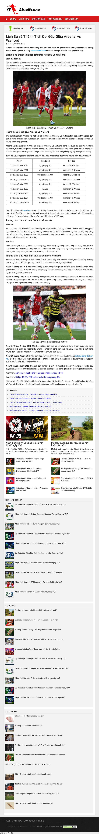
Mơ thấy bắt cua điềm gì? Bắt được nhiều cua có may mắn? (38, 630)
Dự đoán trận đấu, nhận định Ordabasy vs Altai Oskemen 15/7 (39, 553)
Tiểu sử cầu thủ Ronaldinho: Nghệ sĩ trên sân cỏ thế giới (30, 398)
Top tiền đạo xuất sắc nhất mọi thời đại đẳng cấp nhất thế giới (39, 784)
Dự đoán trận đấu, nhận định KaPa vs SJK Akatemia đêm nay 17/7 (40, 504)
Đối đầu (13, 19)
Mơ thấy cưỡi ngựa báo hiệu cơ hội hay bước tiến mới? (69, 444)
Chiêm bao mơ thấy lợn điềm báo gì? (29, 716)
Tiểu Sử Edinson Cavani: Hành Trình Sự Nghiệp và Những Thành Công (36, 402)
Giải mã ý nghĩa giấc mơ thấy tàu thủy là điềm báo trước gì (27, 764)
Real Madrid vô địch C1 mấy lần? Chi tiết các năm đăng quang (39, 639)
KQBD (8, 821)
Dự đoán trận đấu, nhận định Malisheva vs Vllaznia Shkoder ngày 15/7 (42, 534)
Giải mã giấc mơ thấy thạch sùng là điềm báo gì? (34, 803)
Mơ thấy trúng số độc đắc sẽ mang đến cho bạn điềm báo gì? (39, 735)
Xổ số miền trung (63, 28)
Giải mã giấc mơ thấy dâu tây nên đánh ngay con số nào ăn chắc (40, 755)
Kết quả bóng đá (55, 19)
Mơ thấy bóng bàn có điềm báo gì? (28, 726)
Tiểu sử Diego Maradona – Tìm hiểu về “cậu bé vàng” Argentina (33, 394)
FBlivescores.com (29, 826)
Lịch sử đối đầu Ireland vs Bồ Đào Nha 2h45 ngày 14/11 (39, 373)
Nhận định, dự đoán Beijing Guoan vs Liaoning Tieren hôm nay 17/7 (41, 514)
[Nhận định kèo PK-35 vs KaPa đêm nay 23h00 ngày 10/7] (27, 428)
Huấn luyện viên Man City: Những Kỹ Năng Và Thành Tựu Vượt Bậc (34, 410)
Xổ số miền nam (85, 28)
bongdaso (26, 210)
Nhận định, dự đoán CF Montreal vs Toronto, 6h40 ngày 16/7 (38, 582)
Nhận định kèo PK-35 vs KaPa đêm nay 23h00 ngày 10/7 (24, 444)
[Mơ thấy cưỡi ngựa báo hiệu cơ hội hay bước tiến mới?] (72, 428)
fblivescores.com (38, 50)
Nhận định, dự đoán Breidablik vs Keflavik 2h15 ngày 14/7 (37, 563)
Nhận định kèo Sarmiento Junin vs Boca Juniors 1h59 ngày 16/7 (40, 543)
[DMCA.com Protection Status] (70, 826)
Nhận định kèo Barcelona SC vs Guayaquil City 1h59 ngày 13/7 (39, 572)
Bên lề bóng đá (71, 19)
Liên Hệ (41, 821)
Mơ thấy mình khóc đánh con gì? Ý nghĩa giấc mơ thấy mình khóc (40, 745)
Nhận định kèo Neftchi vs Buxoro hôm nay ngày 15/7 (35, 592)
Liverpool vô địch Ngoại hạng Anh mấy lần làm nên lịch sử (37, 649)
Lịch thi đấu (24, 19)
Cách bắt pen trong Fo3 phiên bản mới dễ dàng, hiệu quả (37, 794)
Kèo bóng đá (17, 28)
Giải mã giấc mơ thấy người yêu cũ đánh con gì (33, 774)
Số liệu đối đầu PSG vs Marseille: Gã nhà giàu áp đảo (37, 377)
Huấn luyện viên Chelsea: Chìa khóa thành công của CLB (31, 406)
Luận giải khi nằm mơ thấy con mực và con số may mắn (36, 620)
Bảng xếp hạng (38, 19)
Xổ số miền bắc (40, 28)
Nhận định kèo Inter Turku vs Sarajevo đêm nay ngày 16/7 (37, 524)
